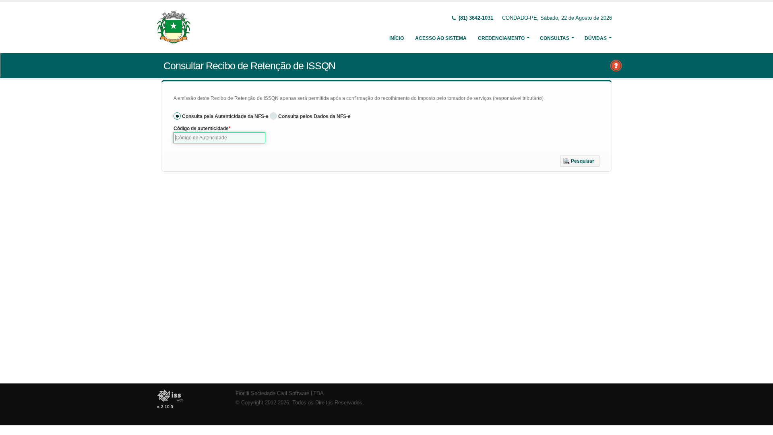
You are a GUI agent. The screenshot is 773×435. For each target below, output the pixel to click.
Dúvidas (596, 38)
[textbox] (219, 137)
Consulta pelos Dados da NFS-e (314, 116)
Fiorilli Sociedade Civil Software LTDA (280, 393)
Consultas (554, 38)
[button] (579, 161)
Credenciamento (501, 38)
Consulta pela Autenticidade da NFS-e (225, 116)
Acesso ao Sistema (441, 38)
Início (396, 38)
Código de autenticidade (201, 128)
